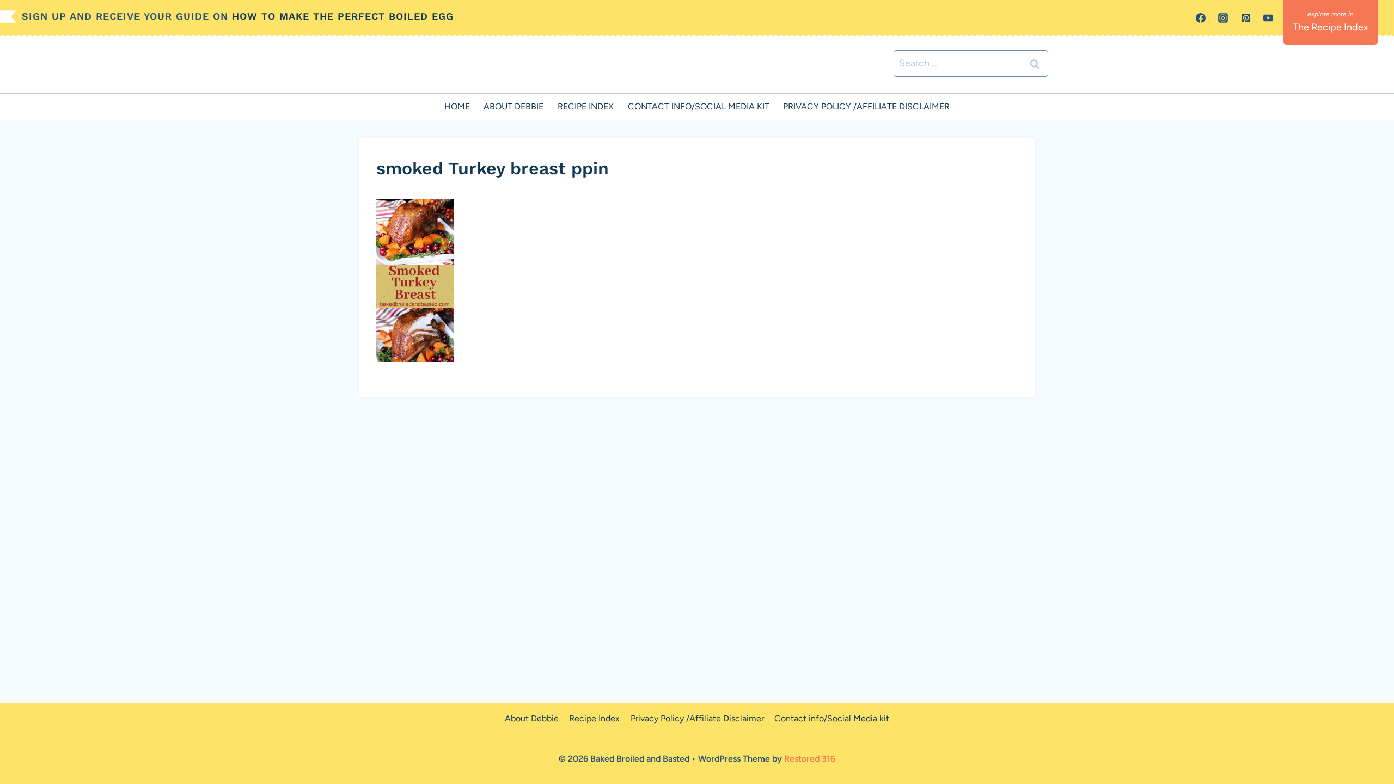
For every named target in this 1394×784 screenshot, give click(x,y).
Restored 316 (809, 759)
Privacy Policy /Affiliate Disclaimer (866, 106)
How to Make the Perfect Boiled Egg (343, 16)
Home (457, 106)
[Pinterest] (1246, 18)
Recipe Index (586, 106)
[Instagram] (1223, 18)
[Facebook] (1200, 18)
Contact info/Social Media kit (698, 106)
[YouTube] (1268, 18)
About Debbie (513, 106)
